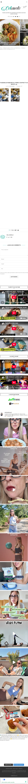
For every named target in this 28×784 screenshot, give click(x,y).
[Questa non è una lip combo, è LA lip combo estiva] (14, 490)
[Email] (17, 16)
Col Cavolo (12, 86)
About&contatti (9, 768)
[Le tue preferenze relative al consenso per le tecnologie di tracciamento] (25, 781)
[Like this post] (10, 230)
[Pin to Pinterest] (12, 230)
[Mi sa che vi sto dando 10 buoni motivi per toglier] (14, 461)
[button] (2, 32)
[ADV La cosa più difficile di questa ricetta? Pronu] (14, 576)
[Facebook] (8, 16)
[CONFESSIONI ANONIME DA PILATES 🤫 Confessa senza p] (14, 748)
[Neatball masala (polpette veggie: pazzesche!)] (10, 32)
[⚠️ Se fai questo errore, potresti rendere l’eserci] (14, 691)
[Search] (26, 2)
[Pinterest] (13, 16)
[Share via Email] (18, 230)
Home (1, 48)
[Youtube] (15, 16)
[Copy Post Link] (16, 230)
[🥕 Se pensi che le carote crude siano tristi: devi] (14, 432)
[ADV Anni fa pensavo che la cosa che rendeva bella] (14, 720)
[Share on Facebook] (11, 230)
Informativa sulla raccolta (8, 782)
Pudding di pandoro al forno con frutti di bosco (12, 48)
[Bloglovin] (19, 16)
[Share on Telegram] (15, 230)
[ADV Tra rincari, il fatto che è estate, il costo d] (14, 662)
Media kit (20, 768)
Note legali (15, 768)
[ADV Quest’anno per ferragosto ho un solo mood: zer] (14, 605)
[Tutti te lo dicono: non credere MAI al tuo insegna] (14, 547)
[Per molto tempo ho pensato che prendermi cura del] (14, 518)
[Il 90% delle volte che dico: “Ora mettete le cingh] (14, 633)
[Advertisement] (14, 66)
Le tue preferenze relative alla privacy (15, 779)
